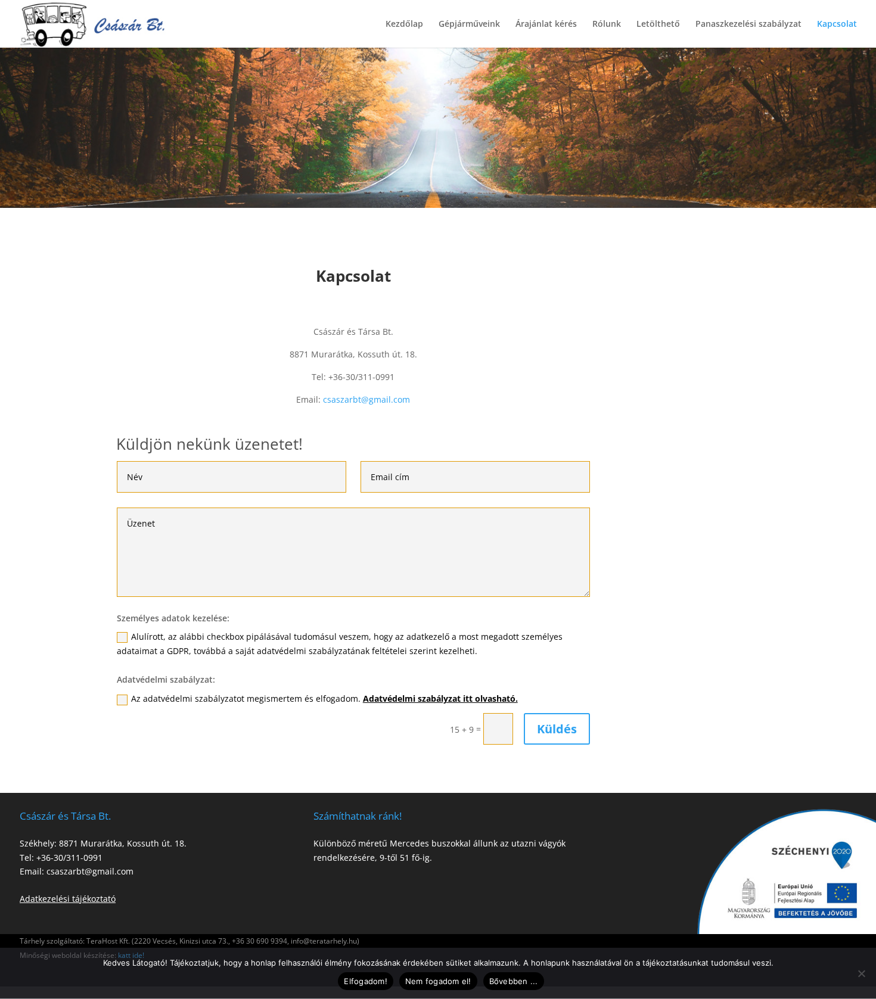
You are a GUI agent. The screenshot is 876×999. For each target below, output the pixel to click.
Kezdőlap (404, 24)
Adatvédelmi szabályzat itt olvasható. (440, 698)
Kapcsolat (837, 24)
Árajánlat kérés (546, 24)
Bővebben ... (513, 981)
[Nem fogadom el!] (861, 973)
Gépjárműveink (469, 24)
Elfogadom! (365, 981)
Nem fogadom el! (438, 981)
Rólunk (606, 24)
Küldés (557, 729)
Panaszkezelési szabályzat (748, 24)
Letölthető (658, 24)
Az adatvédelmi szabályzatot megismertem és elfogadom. (324, 698)
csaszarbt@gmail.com (366, 399)
